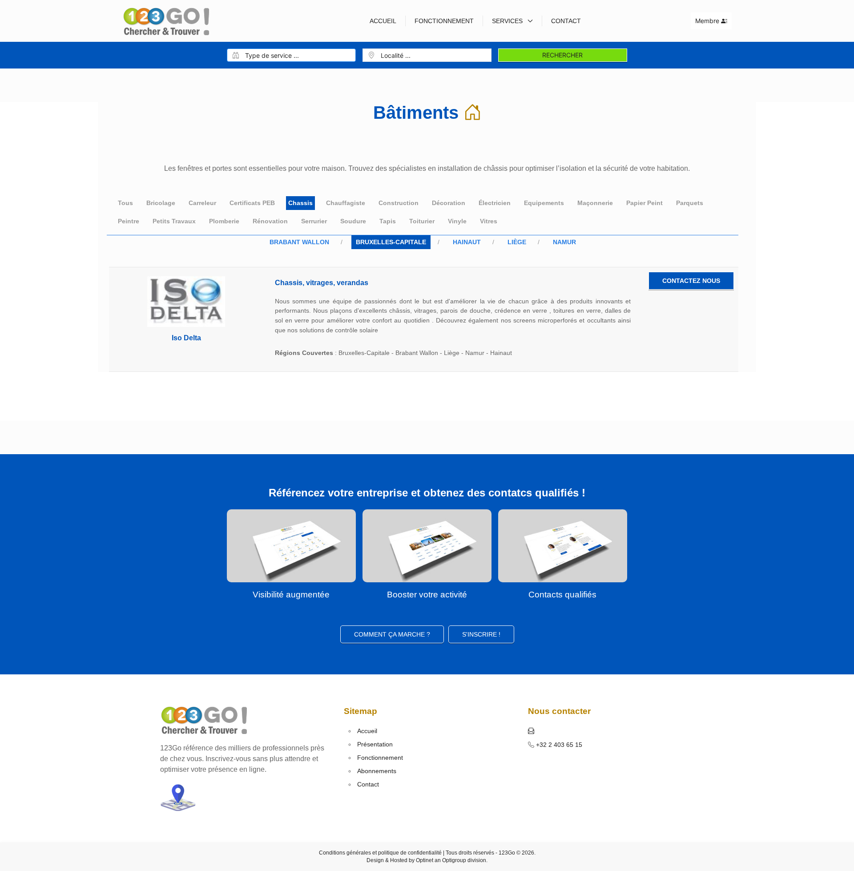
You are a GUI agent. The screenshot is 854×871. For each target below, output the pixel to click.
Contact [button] (566, 20)
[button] (531, 730)
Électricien (495, 202)
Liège (517, 242)
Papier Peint (644, 202)
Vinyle (457, 221)
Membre (708, 20)
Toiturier (422, 221)
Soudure (353, 221)
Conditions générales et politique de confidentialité (380, 853)
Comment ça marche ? (392, 634)
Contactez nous (691, 280)
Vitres (488, 221)
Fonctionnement (444, 20)
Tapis (387, 221)
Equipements (544, 202)
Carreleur (202, 202)
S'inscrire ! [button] (481, 634)
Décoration (448, 202)
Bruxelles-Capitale (391, 242)
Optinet (424, 860)
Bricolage (160, 202)
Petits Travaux (174, 221)
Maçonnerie (595, 202)
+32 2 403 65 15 (558, 744)
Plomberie (224, 221)
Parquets (689, 202)
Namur (564, 242)
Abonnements (376, 770)
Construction (399, 202)
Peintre (128, 221)
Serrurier (314, 221)
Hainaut (467, 242)
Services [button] (508, 20)
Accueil (383, 20)
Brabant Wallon (299, 242)
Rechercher (562, 55)
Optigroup (454, 860)
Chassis (300, 202)
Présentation (375, 744)
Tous (125, 202)
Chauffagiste (345, 202)
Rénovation (270, 221)
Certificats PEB (252, 202)
